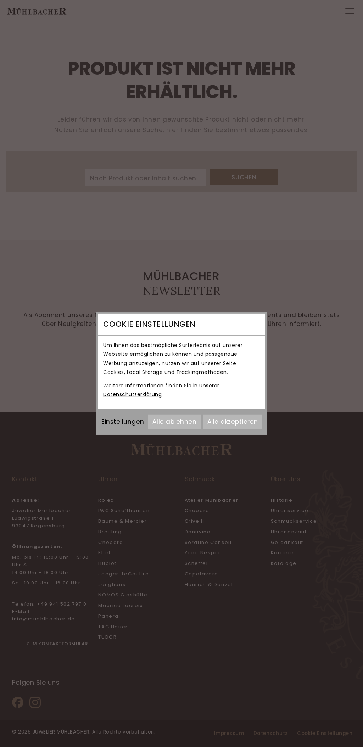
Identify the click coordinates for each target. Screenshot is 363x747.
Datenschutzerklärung (132, 394)
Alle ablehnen (174, 421)
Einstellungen (122, 421)
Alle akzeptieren (232, 421)
